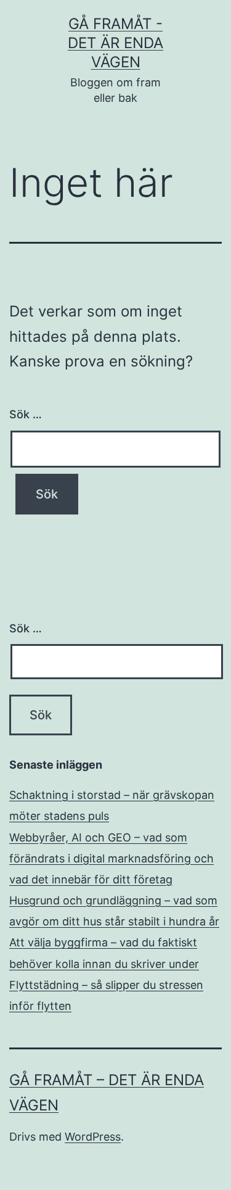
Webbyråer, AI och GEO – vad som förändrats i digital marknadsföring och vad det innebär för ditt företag (111, 858)
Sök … (25, 414)
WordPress (93, 1136)
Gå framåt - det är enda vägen (115, 43)
